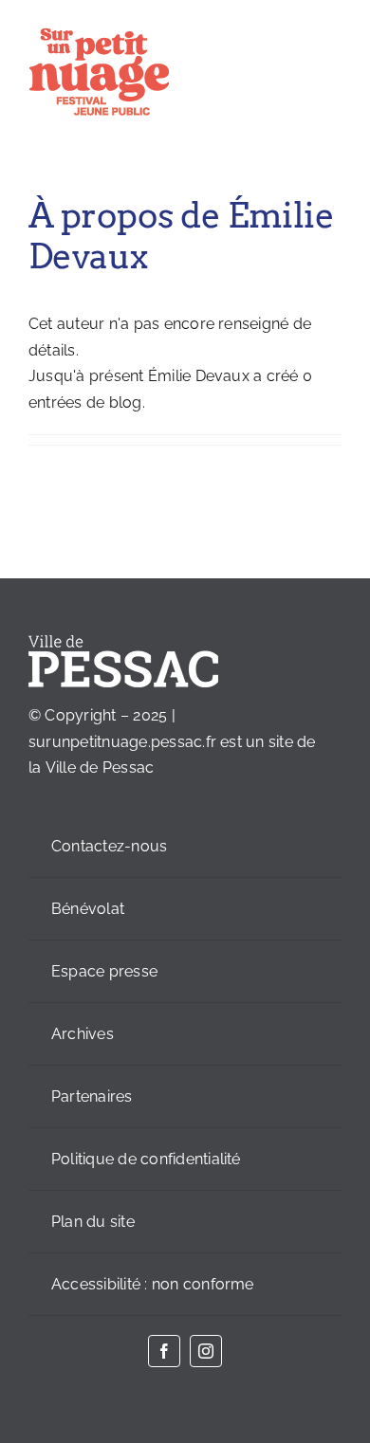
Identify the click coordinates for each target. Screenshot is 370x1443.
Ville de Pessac (100, 767)
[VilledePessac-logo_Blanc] (123, 642)
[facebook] (164, 1351)
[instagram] (206, 1351)
